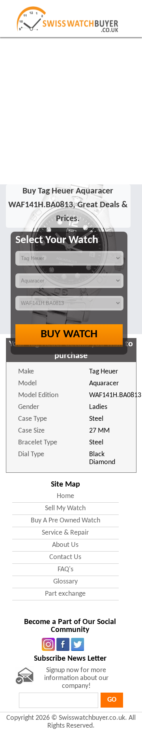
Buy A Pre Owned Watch (65, 520)
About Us (65, 545)
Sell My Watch (65, 508)
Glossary (65, 581)
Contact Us (65, 557)
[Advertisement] (71, 112)
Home (65, 496)
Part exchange (65, 594)
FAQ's (65, 569)
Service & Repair (65, 533)
